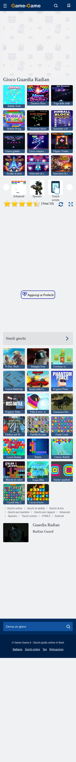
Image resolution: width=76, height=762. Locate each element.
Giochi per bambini (18, 512)
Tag (45, 649)
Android (59, 516)
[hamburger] (5, 6)
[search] (68, 626)
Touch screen (29, 516)
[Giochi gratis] (26, 5)
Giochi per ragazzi (44, 512)
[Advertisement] (57, 43)
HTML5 (45, 516)
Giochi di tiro (56, 508)
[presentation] (6, 187)
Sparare (12, 516)
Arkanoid (64, 512)
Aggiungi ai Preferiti (40, 295)
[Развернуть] (71, 204)
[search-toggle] (55, 5)
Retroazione (56, 649)
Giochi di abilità (35, 508)
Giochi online (14, 508)
